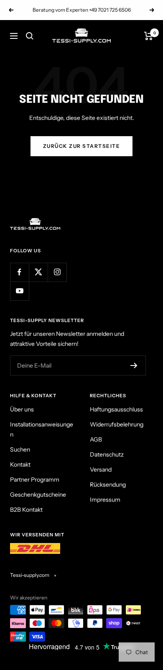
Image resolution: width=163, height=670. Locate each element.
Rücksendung (108, 484)
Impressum (105, 499)
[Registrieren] (134, 365)
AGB (96, 439)
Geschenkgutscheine (38, 494)
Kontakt (20, 464)
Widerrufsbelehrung (116, 424)
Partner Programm (34, 479)
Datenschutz (107, 454)
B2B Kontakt (26, 509)
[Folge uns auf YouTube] (19, 291)
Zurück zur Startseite (81, 146)
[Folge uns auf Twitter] (38, 272)
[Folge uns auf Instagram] (57, 272)
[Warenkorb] (148, 36)
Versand (101, 469)
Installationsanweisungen (41, 429)
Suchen (20, 449)
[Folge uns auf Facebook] (19, 272)
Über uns (22, 409)
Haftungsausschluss (116, 409)
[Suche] (29, 36)
